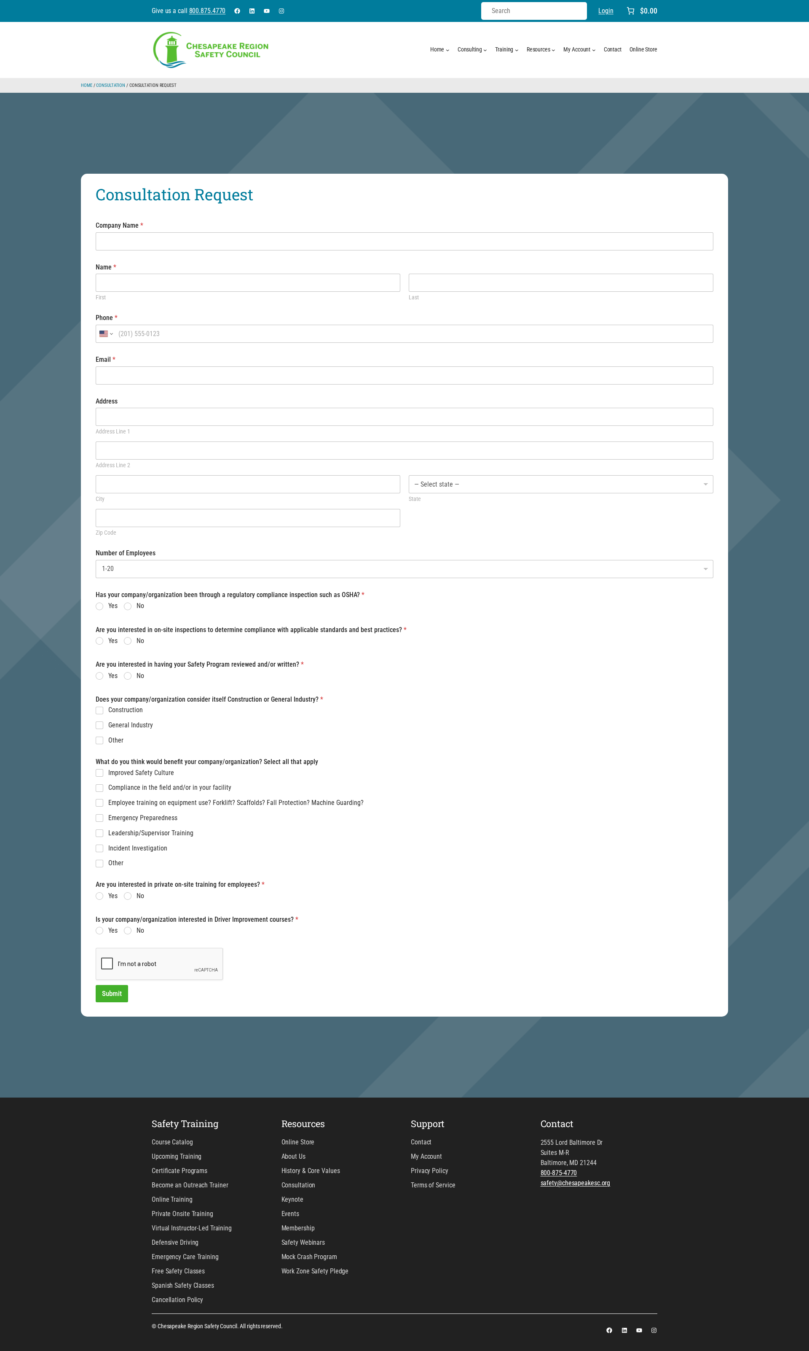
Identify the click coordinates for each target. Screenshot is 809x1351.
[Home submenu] (448, 50)
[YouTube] (266, 11)
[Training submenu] (517, 50)
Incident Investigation (137, 848)
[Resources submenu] (553, 50)
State (415, 498)
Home (86, 85)
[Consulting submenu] (485, 50)
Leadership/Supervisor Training (150, 833)
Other (115, 740)
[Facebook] (237, 11)
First (101, 297)
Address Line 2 (113, 465)
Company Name (119, 225)
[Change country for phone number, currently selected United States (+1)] (105, 334)
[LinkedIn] (252, 11)
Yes (113, 606)
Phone (107, 318)
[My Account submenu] (594, 50)
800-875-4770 (559, 1173)
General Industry (130, 725)
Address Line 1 (113, 431)
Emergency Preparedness (142, 818)
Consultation (110, 85)
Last (414, 297)
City (100, 498)
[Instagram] (281, 11)
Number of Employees (125, 553)
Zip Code (106, 532)
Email (105, 359)
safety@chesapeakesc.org (576, 1183)
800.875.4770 (207, 11)
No (140, 606)
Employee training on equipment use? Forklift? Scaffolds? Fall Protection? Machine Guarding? (236, 803)
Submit (112, 993)
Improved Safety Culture (141, 773)
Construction (125, 710)
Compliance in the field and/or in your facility (169, 787)
